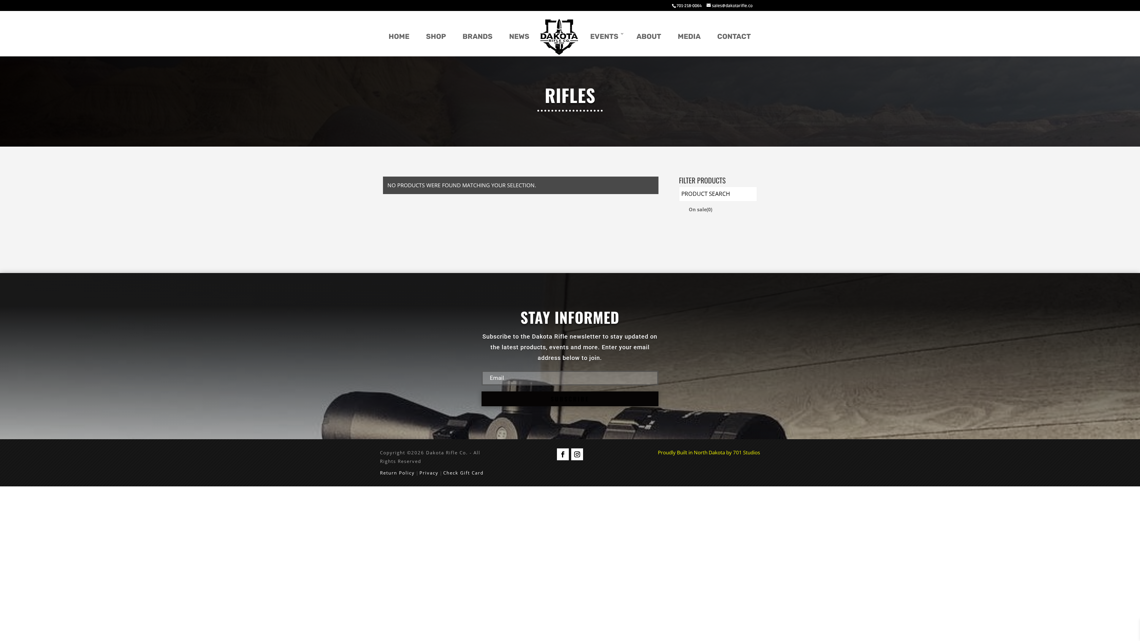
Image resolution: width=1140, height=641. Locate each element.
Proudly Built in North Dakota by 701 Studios (709, 452)
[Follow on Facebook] (563, 454)
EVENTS (604, 36)
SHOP (436, 36)
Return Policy (397, 473)
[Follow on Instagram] (577, 454)
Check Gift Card (463, 473)
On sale (700, 209)
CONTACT (734, 36)
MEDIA (689, 36)
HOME (399, 36)
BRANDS (478, 36)
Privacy (428, 473)
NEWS (519, 36)
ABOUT (648, 36)
